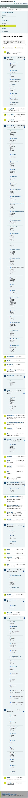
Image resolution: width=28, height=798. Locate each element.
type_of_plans (14, 102)
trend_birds (14, 93)
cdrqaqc (14, 145)
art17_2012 (10, 120)
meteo (13, 747)
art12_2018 (10, 109)
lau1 (8, 549)
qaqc (13, 284)
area (13, 721)
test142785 (14, 666)
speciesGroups (14, 587)
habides (9, 466)
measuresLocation (14, 196)
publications (11, 600)
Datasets (4, 15)
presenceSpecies (14, 258)
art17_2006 (10, 114)
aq (8, 52)
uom (8, 710)
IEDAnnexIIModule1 (11, 482)
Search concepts (20, 47)
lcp (8, 564)
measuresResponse (14, 220)
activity (13, 397)
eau (12, 637)
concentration (14, 727)
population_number (14, 79)
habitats (13, 169)
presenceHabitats (14, 249)
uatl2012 (14, 541)
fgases (9, 439)
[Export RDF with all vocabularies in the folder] (24, 59)
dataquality (10, 375)
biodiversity (10, 356)
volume (13, 771)
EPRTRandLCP (11, 415)
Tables (3, 17)
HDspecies (14, 176)
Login (16, 3)
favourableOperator (14, 161)
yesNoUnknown (14, 345)
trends (13, 316)
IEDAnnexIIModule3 (11, 496)
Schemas (4, 23)
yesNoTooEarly (14, 338)
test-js (13, 660)
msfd (8, 570)
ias (8, 471)
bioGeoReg (14, 138)
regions (13, 580)
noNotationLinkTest (14, 656)
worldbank (10, 783)
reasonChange (14, 297)
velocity (13, 765)
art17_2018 (10, 125)
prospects (14, 277)
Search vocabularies (9, 47)
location (14, 75)
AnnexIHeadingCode (14, 488)
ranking (13, 290)
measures (14, 183)
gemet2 (9, 456)
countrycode (14, 63)
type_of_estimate (14, 98)
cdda (8, 360)
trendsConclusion (14, 322)
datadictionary (11, 370)
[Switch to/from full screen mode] (19, 3)
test (8, 618)
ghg (8, 460)
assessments (14, 131)
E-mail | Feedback (6, 793)
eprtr (8, 390)
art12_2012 (10, 57)
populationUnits (14, 233)
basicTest (14, 622)
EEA (8, 1)
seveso (9, 612)
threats (13, 310)
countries (14, 154)
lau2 (8, 553)
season (13, 88)
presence (14, 84)
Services (4, 28)
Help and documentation (7, 12)
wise (8, 777)
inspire (9, 519)
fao (8, 433)
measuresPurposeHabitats (14, 203)
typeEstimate (14, 330)
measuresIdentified (14, 189)
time (13, 759)
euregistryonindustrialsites (11, 422)
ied (8, 477)
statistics (14, 752)
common (10, 364)
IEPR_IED (10, 512)
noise (9, 594)
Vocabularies (5, 25)
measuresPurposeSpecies (14, 211)
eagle (13, 535)
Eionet (8, 9)
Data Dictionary (13, 9)
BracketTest (14, 626)
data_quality (14, 70)
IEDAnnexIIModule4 (11, 505)
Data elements (5, 20)
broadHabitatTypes (14, 575)
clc (12, 530)
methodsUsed (14, 226)
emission (14, 733)
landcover (10, 524)
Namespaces (5, 31)
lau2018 (9, 557)
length (13, 740)
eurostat (9, 428)
